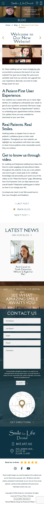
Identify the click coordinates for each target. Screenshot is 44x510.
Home (8, 25)
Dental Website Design (13, 502)
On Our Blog (20, 235)
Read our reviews (12, 462)
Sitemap (31, 496)
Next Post (21, 215)
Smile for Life (34, 69)
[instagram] (15, 468)
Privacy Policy (22, 496)
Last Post (23, 203)
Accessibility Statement (22, 499)
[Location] (36, 3)
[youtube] (28, 468)
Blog (15, 25)
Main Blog (23, 209)
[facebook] (22, 468)
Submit (20, 383)
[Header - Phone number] (40, 3)
